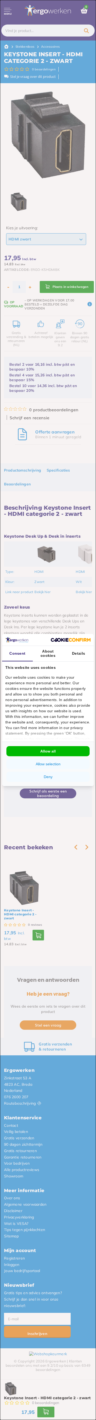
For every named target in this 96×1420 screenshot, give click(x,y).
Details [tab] (78, 653)
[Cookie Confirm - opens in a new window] (71, 640)
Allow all (48, 751)
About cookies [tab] (48, 653)
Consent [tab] (17, 653)
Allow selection (48, 764)
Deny (48, 777)
